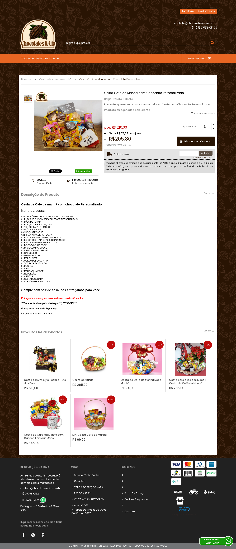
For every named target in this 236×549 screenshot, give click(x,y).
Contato (128, 511)
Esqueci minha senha (86, 475)
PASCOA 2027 (81, 493)
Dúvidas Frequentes (135, 499)
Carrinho (78, 481)
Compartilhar (84, 171)
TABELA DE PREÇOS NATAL (88, 487)
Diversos (26, 79)
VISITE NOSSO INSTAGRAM (88, 499)
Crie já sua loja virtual (184, 514)
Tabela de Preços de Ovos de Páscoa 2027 (89, 511)
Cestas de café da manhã (55, 79)
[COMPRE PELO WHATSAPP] (228, 541)
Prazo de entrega (133, 493)
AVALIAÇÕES (80, 505)
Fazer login (188, 11)
